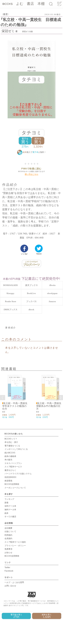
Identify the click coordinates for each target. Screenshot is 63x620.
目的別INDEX (10, 477)
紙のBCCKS (10, 453)
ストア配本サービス (13, 467)
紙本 (6, 513)
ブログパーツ (31, 263)
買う (25, 140)
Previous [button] (2, 397)
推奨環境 (8, 481)
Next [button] (60, 397)
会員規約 (8, 538)
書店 (30, 4)
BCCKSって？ (11, 439)
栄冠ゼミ (8, 31)
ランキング (9, 499)
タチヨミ (31, 132)
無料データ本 (10, 509)
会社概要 (8, 528)
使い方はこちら (31, 174)
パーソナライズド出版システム (18, 473)
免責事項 (8, 549)
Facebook (9, 571)
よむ (19, 4)
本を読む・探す (11, 442)
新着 (6, 503)
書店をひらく (10, 470)
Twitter (7, 567)
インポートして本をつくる (16, 449)
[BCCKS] (8, 4)
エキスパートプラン (13, 463)
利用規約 (8, 535)
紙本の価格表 (10, 456)
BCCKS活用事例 (12, 484)
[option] (14, 396)
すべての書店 (10, 516)
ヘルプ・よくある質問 (14, 582)
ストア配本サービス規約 (15, 542)
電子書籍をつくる (12, 446)
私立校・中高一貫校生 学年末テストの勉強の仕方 (16, 406)
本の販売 (8, 460)
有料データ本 (10, 506)
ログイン (59, 4)
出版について (10, 531)
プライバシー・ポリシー (15, 545)
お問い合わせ (10, 586)
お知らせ (8, 552)
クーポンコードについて (15, 488)
